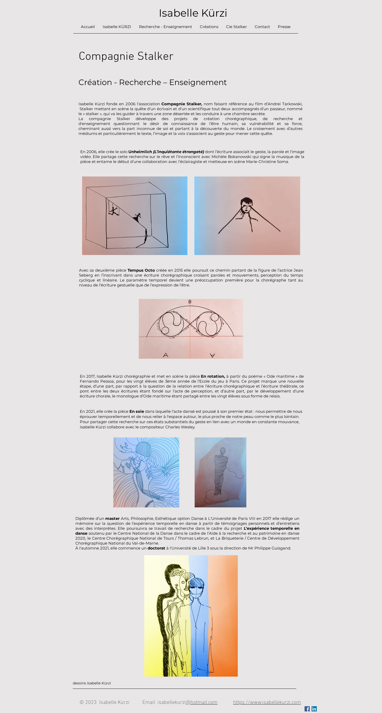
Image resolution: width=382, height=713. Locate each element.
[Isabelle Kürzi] (307, 708)
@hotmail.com (202, 702)
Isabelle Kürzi (191, 12)
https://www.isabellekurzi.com (267, 702)
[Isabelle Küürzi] (314, 708)
